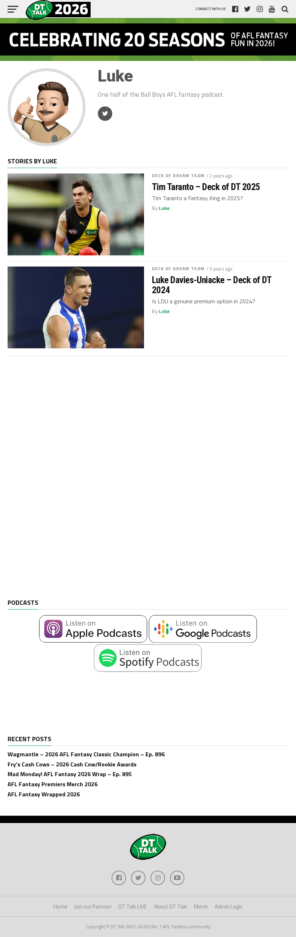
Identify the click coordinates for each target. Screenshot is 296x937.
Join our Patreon (93, 906)
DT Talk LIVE (132, 906)
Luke (164, 208)
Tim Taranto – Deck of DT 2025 (206, 187)
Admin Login (229, 906)
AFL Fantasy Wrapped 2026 (44, 794)
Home (60, 906)
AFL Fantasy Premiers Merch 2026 (52, 784)
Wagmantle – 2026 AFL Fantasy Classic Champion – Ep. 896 (86, 754)
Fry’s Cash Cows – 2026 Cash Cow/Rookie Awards (72, 764)
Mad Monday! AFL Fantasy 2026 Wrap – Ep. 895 (70, 774)
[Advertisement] (62, 483)
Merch (201, 906)
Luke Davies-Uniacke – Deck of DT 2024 (211, 285)
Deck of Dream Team (178, 175)
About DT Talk (170, 906)
